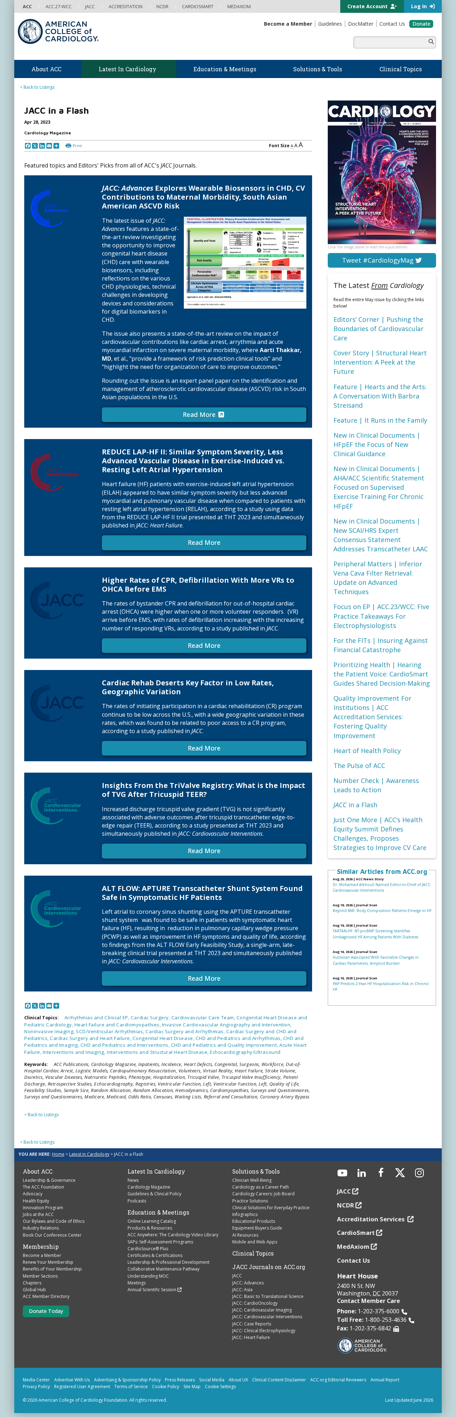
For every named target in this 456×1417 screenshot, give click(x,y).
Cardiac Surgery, (151, 1017)
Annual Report (384, 1380)
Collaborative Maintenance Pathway (164, 1269)
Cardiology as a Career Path (260, 1187)
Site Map (192, 1386)
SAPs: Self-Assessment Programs (160, 1242)
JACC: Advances (248, 1283)
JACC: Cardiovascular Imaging (262, 1310)
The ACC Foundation (43, 1187)
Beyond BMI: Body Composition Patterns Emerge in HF (382, 910)
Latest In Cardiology (156, 1171)
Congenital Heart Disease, (164, 1038)
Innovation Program (43, 1208)
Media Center (36, 1380)
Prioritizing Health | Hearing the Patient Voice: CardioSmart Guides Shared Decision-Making (381, 673)
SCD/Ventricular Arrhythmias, (110, 1031)
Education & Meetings (158, 1212)
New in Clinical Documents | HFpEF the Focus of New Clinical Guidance (376, 444)
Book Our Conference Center (52, 1235)
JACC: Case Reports (251, 1324)
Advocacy (32, 1194)
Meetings (137, 1283)
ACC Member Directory (46, 1296)
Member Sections (40, 1276)
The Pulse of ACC (359, 765)
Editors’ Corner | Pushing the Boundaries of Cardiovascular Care (378, 328)
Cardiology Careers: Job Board (263, 1194)
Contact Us (353, 1260)
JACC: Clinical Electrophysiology (263, 1331)
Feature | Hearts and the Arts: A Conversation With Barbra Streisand (379, 395)
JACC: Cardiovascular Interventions (267, 1317)
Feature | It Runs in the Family (380, 420)
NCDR (345, 1205)
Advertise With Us (72, 1380)
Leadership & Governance (49, 1180)
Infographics (245, 1214)
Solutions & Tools (256, 1171)
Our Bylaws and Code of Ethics (53, 1221)
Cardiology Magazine (149, 1187)
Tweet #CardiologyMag (378, 260)
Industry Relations (41, 1228)
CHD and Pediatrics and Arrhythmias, (239, 1038)
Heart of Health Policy (367, 750)
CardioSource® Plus (148, 1249)
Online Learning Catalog (152, 1221)
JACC (237, 1276)
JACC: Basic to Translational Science (268, 1296)
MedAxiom (353, 1246)
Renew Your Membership (48, 1262)
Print (77, 145)
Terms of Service (131, 1386)
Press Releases (180, 1380)
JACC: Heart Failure (251, 1337)
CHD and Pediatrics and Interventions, (126, 1045)
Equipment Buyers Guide (257, 1228)
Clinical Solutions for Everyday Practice (271, 1208)
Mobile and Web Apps (254, 1242)
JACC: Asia (242, 1290)
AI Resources (245, 1235)
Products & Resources (150, 1228)
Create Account (368, 6)
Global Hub (34, 1290)
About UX (238, 1380)
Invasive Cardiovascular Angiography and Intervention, (227, 1024)
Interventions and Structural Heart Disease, (158, 1052)
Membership (41, 1246)
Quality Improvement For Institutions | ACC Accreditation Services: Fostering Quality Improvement (372, 717)
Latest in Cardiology (89, 1154)
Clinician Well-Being (251, 1180)
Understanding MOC (148, 1276)
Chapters (32, 1283)
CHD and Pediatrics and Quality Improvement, (225, 1045)
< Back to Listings (37, 87)
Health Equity (36, 1201)
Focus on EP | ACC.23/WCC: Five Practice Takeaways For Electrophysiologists (381, 615)
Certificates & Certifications (155, 1255)
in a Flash (355, 804)
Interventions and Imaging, (75, 1052)
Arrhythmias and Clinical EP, (97, 1017)
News (133, 1180)
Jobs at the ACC (38, 1214)
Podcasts (137, 1201)
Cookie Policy (165, 1386)
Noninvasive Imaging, (50, 1031)
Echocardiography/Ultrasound (245, 1052)
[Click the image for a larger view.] (245, 263)
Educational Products (253, 1221)
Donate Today (46, 1311)
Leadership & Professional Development (168, 1262)
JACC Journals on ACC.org (268, 1267)
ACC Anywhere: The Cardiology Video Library (173, 1235)
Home (58, 1154)
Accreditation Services (371, 1219)
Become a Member (42, 1255)
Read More (199, 414)
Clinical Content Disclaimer (279, 1380)
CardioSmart (356, 1232)
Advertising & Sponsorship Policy (127, 1380)
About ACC (37, 1171)
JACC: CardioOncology (255, 1303)
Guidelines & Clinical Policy (154, 1194)
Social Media (211, 1380)
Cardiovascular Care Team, (204, 1017)
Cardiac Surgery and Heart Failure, (91, 1038)
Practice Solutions (250, 1201)
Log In (419, 6)
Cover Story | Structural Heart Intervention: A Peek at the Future (380, 362)
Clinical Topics (253, 1253)
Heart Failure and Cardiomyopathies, (118, 1024)
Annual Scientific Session (152, 1290)
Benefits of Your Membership (52, 1269)
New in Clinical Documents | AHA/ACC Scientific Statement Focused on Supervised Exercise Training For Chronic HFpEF (378, 487)
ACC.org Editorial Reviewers (338, 1380)
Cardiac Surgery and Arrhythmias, (185, 1031)
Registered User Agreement (82, 1386)
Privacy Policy (36, 1386)
